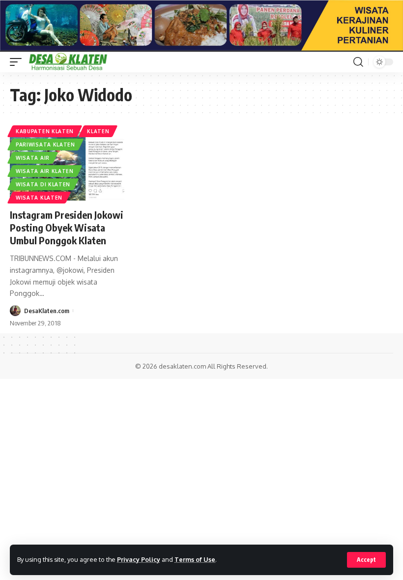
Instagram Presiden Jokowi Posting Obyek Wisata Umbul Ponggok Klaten (66, 227)
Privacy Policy (138, 559)
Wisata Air (33, 158)
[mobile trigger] (18, 62)
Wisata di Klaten (43, 184)
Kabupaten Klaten (45, 131)
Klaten (98, 131)
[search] (358, 62)
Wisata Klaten (39, 198)
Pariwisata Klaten (45, 144)
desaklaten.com (182, 366)
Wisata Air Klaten (45, 171)
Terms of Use (194, 559)
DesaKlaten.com (46, 311)
